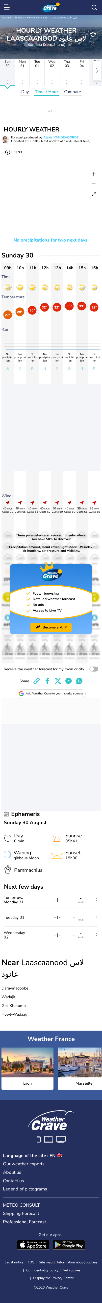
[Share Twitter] (58, 681)
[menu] (8, 7)
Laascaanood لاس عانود (64, 17)
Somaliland (33, 17)
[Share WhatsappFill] (79, 681)
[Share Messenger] (68, 681)
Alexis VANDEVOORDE (61, 137)
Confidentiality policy (42, 1270)
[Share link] (36, 681)
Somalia (19, 17)
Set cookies (71, 1270)
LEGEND (16, 152)
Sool (45, 17)
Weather (6, 17)
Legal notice (14, 1262)
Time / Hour (46, 92)
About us (12, 1172)
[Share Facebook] (47, 681)
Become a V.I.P (55, 627)
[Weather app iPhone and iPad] (33, 1245)
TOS (31, 1262)
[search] (94, 7)
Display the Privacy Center (53, 1278)
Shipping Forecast (21, 1213)
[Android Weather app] (69, 1245)
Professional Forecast (24, 1222)
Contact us (13, 1181)
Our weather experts (24, 1164)
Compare (72, 92)
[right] (97, 71)
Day (25, 92)
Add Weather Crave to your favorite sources (54, 693)
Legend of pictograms (25, 1189)
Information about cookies (77, 1262)
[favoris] (93, 34)
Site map (45, 1262)
